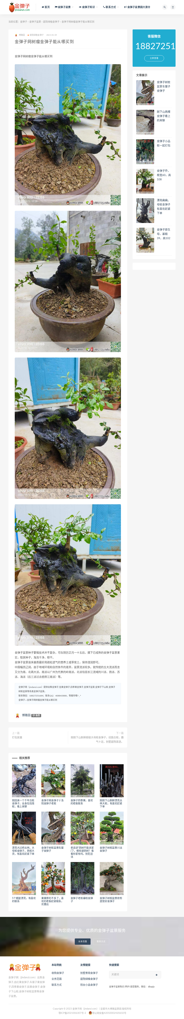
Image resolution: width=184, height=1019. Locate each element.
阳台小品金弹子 (89, 985)
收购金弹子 (58, 973)
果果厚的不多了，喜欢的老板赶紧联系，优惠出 (52, 901)
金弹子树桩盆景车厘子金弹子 (163, 86)
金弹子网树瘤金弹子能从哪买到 (42, 700)
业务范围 (82, 942)
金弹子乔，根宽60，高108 (164, 175)
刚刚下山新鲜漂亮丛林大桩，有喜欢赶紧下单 (111, 803)
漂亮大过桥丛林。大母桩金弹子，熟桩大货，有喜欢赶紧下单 (23, 851)
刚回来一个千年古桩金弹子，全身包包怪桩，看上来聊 (23, 803)
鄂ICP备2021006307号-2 (72, 1013)
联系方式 (101, 942)
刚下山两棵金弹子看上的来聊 (163, 116)
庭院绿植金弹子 (51, 22)
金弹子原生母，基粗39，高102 (163, 234)
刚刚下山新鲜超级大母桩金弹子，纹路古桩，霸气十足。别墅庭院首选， (97, 739)
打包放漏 (17, 737)
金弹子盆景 (35, 22)
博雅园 (26, 715)
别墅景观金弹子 (89, 973)
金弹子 (23, 22)
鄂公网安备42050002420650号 (109, 1013)
